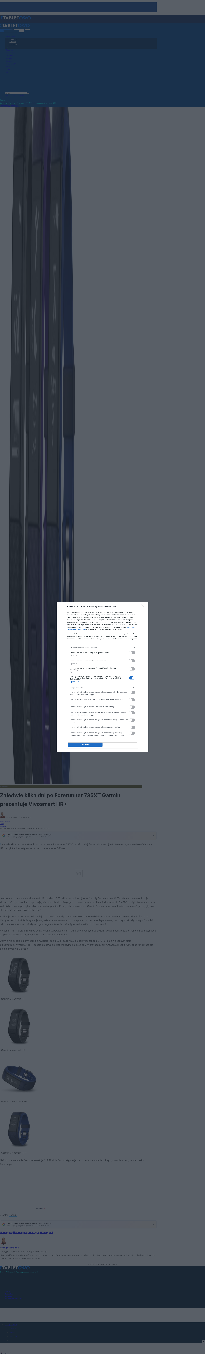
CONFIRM (85, 744)
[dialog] (102, 677)
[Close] (143, 606)
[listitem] (102, 647)
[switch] (132, 652)
